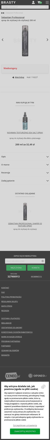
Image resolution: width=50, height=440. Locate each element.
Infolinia (14, 275)
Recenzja (5, 172)
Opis (3, 156)
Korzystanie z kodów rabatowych (17, 332)
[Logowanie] (33, 2)
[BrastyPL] (37, 377)
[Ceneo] (12, 378)
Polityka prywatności (11, 297)
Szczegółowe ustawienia (25, 425)
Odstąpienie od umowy (11, 327)
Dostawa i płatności (10, 318)
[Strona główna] (2, 13)
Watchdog (19, 77)
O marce (5, 164)
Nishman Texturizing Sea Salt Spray (25, 132)
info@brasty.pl (36, 276)
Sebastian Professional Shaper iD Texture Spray (25, 224)
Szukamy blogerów (10, 350)
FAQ (3, 292)
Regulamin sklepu (9, 301)
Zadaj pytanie (8, 180)
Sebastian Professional (12, 17)
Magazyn (5, 355)
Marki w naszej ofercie (11, 337)
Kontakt (5, 288)
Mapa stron (6, 306)
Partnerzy (6, 346)
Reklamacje (6, 323)
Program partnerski (10, 341)
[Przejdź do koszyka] (38, 2)
